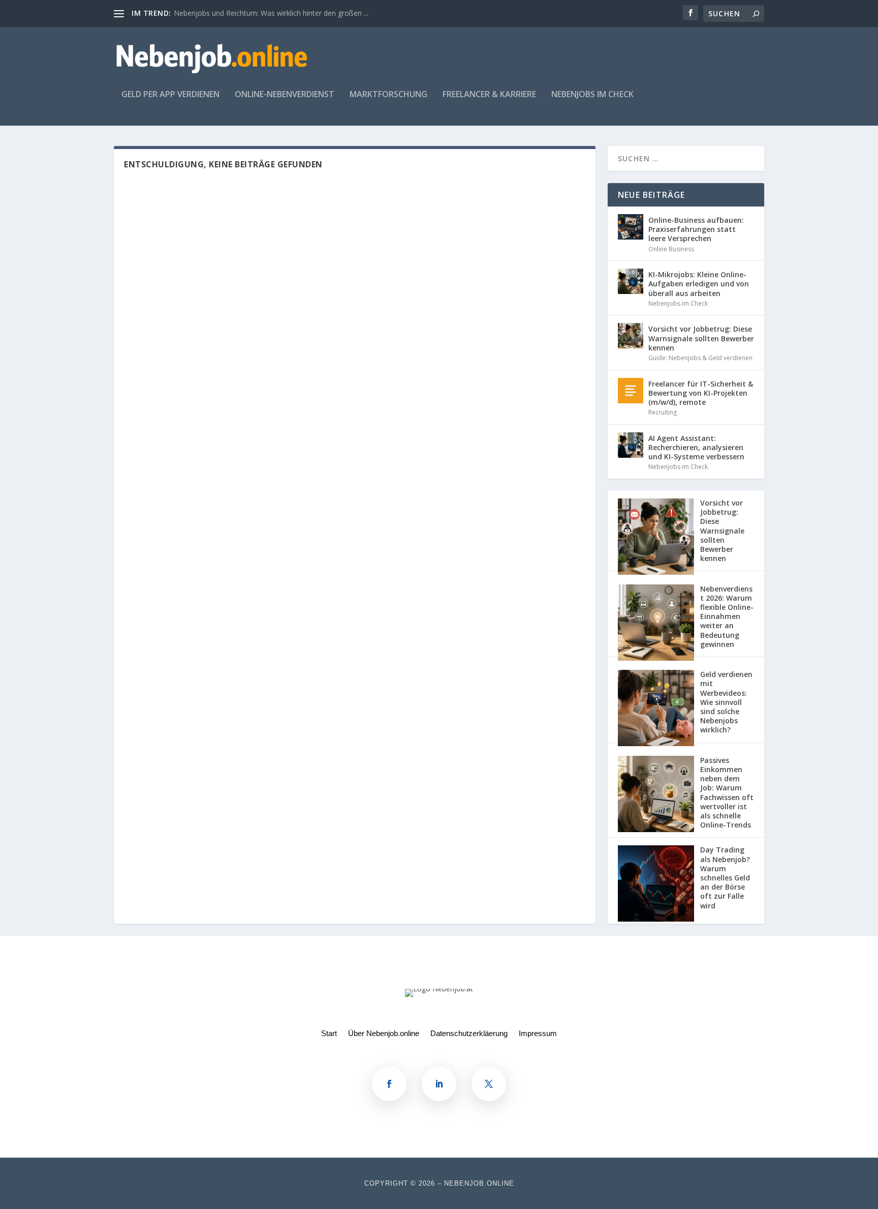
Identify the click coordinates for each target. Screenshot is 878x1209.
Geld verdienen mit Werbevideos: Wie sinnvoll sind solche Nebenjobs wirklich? (726, 701)
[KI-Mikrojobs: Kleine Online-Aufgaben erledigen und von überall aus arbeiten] (630, 281)
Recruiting (662, 412)
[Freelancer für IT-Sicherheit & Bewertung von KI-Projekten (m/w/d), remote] (630, 390)
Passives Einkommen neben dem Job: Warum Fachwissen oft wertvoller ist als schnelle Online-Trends (727, 792)
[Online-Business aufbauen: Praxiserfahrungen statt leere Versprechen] (630, 227)
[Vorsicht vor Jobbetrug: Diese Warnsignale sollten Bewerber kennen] (630, 335)
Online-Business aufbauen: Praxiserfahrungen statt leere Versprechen (696, 229)
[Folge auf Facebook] (389, 1084)
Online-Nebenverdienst (284, 95)
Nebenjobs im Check (592, 95)
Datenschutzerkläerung (469, 1034)
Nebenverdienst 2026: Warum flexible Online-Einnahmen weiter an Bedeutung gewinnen (727, 616)
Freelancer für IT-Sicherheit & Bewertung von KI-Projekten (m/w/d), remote (700, 393)
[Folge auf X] (489, 1084)
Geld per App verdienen (170, 95)
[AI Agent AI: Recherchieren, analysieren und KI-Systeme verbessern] (630, 445)
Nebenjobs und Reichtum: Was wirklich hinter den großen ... (271, 13)
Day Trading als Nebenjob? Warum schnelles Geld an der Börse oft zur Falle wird (725, 877)
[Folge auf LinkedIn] (439, 1084)
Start (329, 1034)
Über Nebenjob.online (383, 1034)
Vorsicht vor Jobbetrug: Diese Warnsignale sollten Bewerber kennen (701, 338)
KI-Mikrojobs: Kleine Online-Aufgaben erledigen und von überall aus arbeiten (698, 284)
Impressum (538, 1034)
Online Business (671, 249)
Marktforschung (388, 95)
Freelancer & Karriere (489, 95)
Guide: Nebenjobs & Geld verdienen (700, 357)
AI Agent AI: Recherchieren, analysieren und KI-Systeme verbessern (696, 447)
